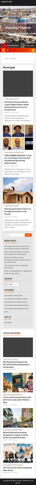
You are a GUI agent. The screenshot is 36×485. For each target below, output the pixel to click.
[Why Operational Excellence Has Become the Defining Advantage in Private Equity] (18, 347)
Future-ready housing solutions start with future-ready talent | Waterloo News (17, 399)
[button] (7, 50)
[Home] (3, 50)
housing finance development (11, 98)
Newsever (26, 480)
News (6, 312)
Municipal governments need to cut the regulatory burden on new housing (17, 211)
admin (17, 112)
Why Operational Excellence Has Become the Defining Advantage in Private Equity (16, 364)
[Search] (30, 50)
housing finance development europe (15, 302)
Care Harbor (8, 322)
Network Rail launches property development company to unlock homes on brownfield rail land (17, 260)
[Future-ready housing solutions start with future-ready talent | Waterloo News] (18, 382)
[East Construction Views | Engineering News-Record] (18, 453)
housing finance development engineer (16, 299)
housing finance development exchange (14, 152)
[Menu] (7, 50)
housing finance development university (16, 308)
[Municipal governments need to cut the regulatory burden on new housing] (18, 190)
